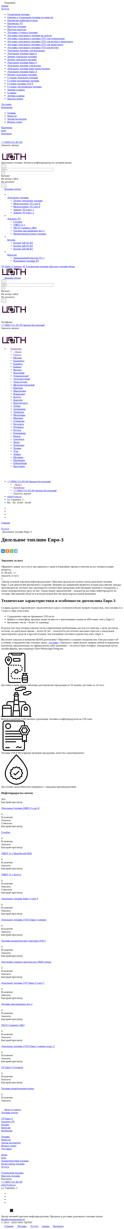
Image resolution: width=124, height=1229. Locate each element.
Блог (3, 1157)
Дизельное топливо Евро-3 (22, 62)
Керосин (6, 1127)
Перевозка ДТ (15, 23)
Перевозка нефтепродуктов (22, 20)
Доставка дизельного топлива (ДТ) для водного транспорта (40, 41)
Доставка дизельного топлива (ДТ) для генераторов (36, 38)
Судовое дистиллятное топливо (24, 86)
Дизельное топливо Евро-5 (22, 53)
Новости (12, 116)
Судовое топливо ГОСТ (20, 83)
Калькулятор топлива (12, 1163)
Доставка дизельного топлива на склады (29, 35)
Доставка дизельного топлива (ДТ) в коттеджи (33, 47)
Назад (18, 351)
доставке (53, 642)
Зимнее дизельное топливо (22, 56)
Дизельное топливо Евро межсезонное (28, 68)
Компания (6, 1130)
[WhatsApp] (11, 551)
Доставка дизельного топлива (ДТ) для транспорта (35, 44)
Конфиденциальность (13, 1219)
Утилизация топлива (18, 14)
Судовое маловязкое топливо (23, 80)
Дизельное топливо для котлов (24, 65)
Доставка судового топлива (22, 32)
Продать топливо (16, 26)
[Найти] (3, 185)
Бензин (5, 1124)
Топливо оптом (9, 1112)
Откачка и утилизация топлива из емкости (30, 17)
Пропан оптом (15, 98)
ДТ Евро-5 (7, 1118)
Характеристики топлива (15, 1160)
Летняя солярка (15, 95)
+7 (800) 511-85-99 (11, 142)
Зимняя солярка (16, 89)
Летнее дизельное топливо (22, 59)
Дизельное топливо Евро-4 (22, 71)
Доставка (6, 1148)
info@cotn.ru (14, 496)
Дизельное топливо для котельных (26, 50)
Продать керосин (16, 29)
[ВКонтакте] (3, 551)
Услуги (5, 1166)
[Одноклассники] (7, 551)
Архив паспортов (16, 119)
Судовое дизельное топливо (22, 77)
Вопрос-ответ (14, 122)
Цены (4, 1154)
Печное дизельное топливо (22, 74)
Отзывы (11, 113)
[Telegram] (16, 551)
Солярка (11, 92)
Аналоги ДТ (8, 1121)
